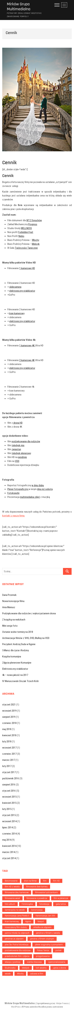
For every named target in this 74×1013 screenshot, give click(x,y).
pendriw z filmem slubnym (42, 938)
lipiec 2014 (7, 827)
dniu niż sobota (45, 489)
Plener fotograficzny (18, 489)
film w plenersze (61, 898)
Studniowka (10, 967)
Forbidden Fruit (25, 232)
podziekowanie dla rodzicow (17, 950)
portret (58, 950)
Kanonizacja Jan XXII (45, 915)
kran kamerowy (16, 313)
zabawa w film (36, 973)
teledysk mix (18, 445)
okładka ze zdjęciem (42, 927)
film (44, 880)
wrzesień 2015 (9, 796)
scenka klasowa (34, 962)
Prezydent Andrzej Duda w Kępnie (18, 644)
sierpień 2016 (8, 784)
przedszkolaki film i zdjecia (17, 956)
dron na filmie (30, 880)
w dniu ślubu (38, 485)
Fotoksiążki (13, 493)
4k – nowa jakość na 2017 (15, 675)
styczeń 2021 (9, 704)
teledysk (25, 967)
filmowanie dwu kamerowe (17, 892)
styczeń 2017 (9, 772)
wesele (7, 973)
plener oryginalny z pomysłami (49, 944)
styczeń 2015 (9, 815)
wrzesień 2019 (9, 710)
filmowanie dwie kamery (36, 886)
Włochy (35, 240)
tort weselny (41, 967)
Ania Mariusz (8, 607)
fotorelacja (44, 904)
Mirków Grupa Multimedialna (18, 7)
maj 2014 (6, 839)
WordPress (15, 1007)
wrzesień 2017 (9, 747)
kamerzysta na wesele (15, 910)
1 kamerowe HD (27, 268)
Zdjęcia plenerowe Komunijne (16, 662)
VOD (17, 461)
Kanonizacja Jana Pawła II (17, 915)
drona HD (18, 422)
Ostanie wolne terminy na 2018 (17, 631)
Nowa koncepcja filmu (13, 601)
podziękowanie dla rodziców (26, 441)
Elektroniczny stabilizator (15, 668)
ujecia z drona (59, 967)
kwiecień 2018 (9, 735)
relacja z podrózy (12, 962)
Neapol (41, 921)
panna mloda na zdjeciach (17, 933)
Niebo (21, 236)
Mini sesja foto (10, 625)
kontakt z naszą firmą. (13, 515)
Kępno (28, 921)
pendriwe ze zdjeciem (14, 938)
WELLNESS (26, 228)
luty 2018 (6, 741)
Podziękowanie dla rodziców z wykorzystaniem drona (29, 613)
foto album (10, 904)
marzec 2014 (8, 852)
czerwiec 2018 (9, 723)
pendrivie (22, 457)
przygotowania (43, 956)
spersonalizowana (56, 962)
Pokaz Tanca (43, 950)
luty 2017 (6, 766)
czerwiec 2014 (9, 833)
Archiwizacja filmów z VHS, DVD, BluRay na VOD (25, 638)
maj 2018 (6, 729)
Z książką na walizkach (13, 619)
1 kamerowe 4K (27, 345)
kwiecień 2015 (9, 802)
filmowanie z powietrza (37, 898)
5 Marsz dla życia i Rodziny (15, 650)
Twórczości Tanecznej (26, 247)
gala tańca (61, 904)
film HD (56, 880)
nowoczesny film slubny (16, 927)
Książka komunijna (11, 656)
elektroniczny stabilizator (22, 290)
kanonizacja (37, 910)
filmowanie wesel (12, 898)
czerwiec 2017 (9, 753)
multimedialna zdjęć (30, 497)
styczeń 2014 (9, 858)
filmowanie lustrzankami (46, 892)
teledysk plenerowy (21, 453)
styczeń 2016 (9, 790)
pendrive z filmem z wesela (48, 933)
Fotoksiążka (27, 904)
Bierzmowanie (11, 880)
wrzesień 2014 (9, 821)
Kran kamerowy (12, 921)
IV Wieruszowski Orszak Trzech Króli (20, 681)
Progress (32, 224)
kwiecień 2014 (9, 846)
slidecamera (15, 286)
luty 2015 (6, 809)
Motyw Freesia (62, 1003)
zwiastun (16, 449)
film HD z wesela (12, 886)
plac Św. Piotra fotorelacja (16, 944)
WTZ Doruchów (34, 220)
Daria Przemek (9, 595)
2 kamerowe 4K (27, 360)
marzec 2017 (8, 760)
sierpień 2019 (8, 716)
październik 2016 (10, 778)
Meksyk (36, 244)
